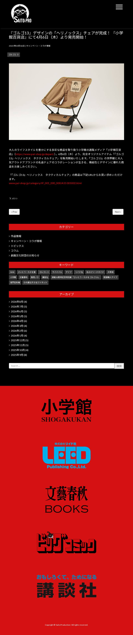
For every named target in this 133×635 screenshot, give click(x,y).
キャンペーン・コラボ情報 (38, 46)
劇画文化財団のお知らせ (25, 255)
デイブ (69, 272)
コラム (15, 250)
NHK (12, 272)
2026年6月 (17, 311)
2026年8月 (17, 301)
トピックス (17, 245)
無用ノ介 (35, 277)
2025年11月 (18, 345)
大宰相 (110, 272)
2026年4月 (17, 320)
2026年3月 (17, 325)
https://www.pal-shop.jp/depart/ (35, 154)
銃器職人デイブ (110, 277)
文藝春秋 (23, 277)
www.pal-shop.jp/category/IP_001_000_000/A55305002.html (45, 183)
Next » (118, 212)
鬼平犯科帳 (15, 282)
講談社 (45, 277)
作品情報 (16, 236)
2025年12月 (18, 340)
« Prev (14, 212)
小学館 (13, 277)
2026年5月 (17, 316)
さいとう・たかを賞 (27, 272)
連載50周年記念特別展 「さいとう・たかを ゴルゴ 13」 (76, 277)
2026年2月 (17, 330)
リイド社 (79, 272)
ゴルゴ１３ (14, 54)
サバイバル (57, 272)
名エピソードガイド (95, 272)
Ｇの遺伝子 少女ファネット (35, 282)
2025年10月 (18, 349)
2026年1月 (17, 335)
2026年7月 (17, 306)
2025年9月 (17, 354)
